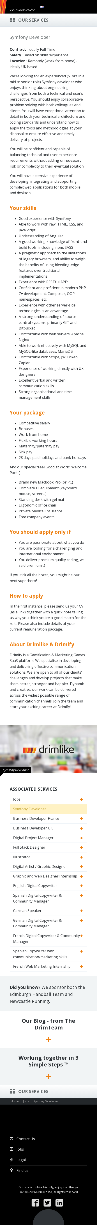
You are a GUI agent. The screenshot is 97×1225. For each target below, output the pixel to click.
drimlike (23, 5)
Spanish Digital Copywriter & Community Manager (37, 898)
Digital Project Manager (33, 837)
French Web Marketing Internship (42, 966)
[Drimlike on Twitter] (48, 1203)
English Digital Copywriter (35, 885)
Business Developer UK (33, 828)
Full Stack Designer (29, 847)
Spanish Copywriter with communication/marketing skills (40, 954)
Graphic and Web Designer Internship (45, 876)
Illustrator (21, 856)
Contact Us (25, 1138)
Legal (21, 1159)
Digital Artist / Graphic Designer (40, 866)
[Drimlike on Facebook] (37, 1203)
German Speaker (27, 910)
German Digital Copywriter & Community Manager (37, 923)
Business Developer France (36, 818)
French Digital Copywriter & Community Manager (46, 938)
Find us (22, 1170)
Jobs (17, 799)
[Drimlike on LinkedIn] (60, 1203)
